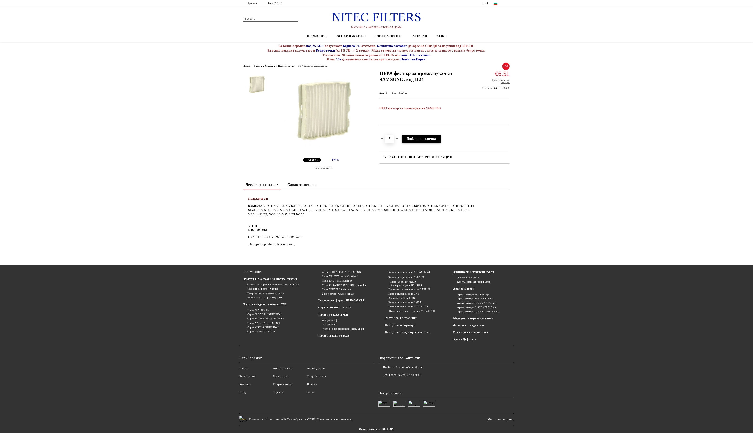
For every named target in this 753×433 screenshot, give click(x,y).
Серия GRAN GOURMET (261, 331)
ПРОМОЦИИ (317, 35)
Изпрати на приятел (323, 168)
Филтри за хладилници (469, 325)
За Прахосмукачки (351, 35)
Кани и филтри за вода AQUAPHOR (408, 306)
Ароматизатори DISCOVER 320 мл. (476, 307)
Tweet (335, 159)
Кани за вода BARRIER (403, 281)
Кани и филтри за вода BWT (403, 293)
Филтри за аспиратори (400, 325)
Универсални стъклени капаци (338, 293)
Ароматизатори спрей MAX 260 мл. (476, 303)
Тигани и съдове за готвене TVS (265, 304)
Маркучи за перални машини (473, 318)
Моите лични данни (501, 419)
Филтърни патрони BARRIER (406, 285)
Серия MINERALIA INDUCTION (265, 318)
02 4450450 (275, 3)
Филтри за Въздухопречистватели (407, 332)
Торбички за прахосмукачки (262, 288)
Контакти (419, 35)
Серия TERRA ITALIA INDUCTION (341, 272)
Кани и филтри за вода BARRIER (406, 277)
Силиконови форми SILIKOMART (341, 300)
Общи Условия (316, 376)
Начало (246, 66)
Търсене (278, 392)
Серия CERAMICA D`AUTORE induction (344, 285)
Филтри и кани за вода (333, 335)
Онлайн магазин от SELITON (376, 429)
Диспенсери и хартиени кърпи (473, 271)
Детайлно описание (262, 184)
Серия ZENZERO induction (336, 289)
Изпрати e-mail (283, 384)
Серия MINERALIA (258, 310)
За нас (441, 35)
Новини (312, 384)
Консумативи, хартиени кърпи (473, 281)
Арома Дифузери (464, 339)
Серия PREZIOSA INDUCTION (264, 314)
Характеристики (302, 184)
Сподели (313, 159)
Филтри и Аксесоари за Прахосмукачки (274, 66)
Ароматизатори (463, 288)
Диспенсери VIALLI (468, 277)
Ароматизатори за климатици (473, 294)
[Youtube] (381, 383)
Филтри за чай (329, 324)
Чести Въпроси (282, 368)
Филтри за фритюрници (401, 318)
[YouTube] (507, 3)
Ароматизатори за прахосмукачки (475, 298)
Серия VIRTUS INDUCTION (263, 327)
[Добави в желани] (387, 131)
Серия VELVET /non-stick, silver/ (339, 276)
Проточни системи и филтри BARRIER (409, 289)
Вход (242, 392)
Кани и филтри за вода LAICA (404, 302)
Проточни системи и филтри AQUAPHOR (411, 311)
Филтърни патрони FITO (401, 298)
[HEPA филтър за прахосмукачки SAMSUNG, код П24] (323, 151)
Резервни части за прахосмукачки (265, 293)
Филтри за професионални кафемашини (343, 328)
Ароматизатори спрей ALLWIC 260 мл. (478, 311)
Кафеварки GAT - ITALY (334, 307)
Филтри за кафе (330, 320)
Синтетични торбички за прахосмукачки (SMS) (273, 284)
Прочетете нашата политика (335, 419)
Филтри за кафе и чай (333, 314)
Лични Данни (316, 368)
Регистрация (281, 376)
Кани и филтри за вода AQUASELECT (409, 272)
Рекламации (247, 376)
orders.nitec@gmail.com (408, 367)
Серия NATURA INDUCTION (263, 323)
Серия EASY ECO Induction (337, 280)
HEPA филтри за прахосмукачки (312, 66)
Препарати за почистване (470, 332)
